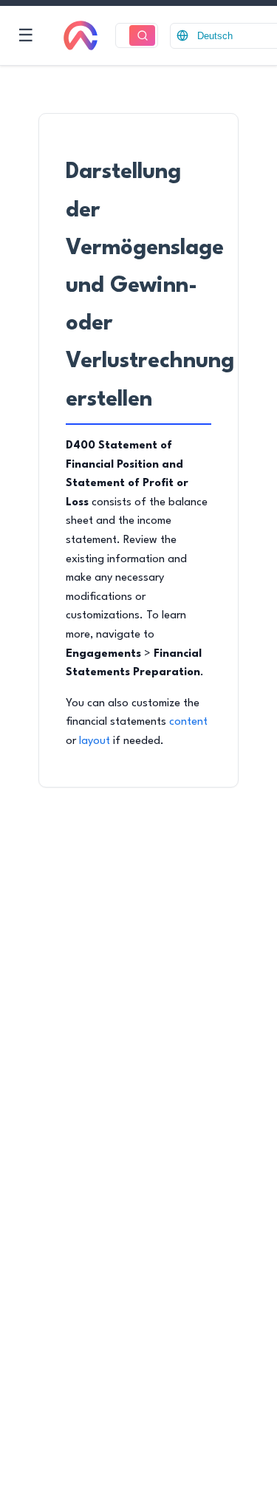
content (188, 722)
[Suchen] (142, 36)
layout (94, 741)
